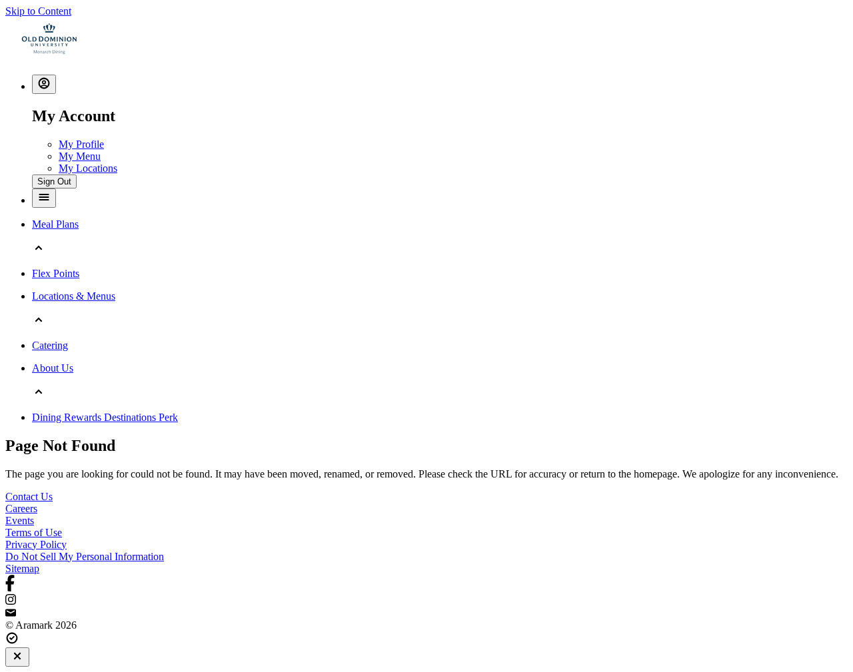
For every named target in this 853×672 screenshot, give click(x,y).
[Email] (426, 613)
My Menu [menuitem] (80, 156)
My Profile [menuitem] (81, 144)
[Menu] (44, 198)
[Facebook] (426, 584)
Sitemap (22, 568)
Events (19, 520)
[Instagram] (426, 600)
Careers (21, 508)
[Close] (17, 657)
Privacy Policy (36, 544)
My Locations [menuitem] (88, 168)
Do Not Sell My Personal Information (84, 556)
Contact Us (29, 496)
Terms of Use (33, 532)
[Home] (49, 57)
